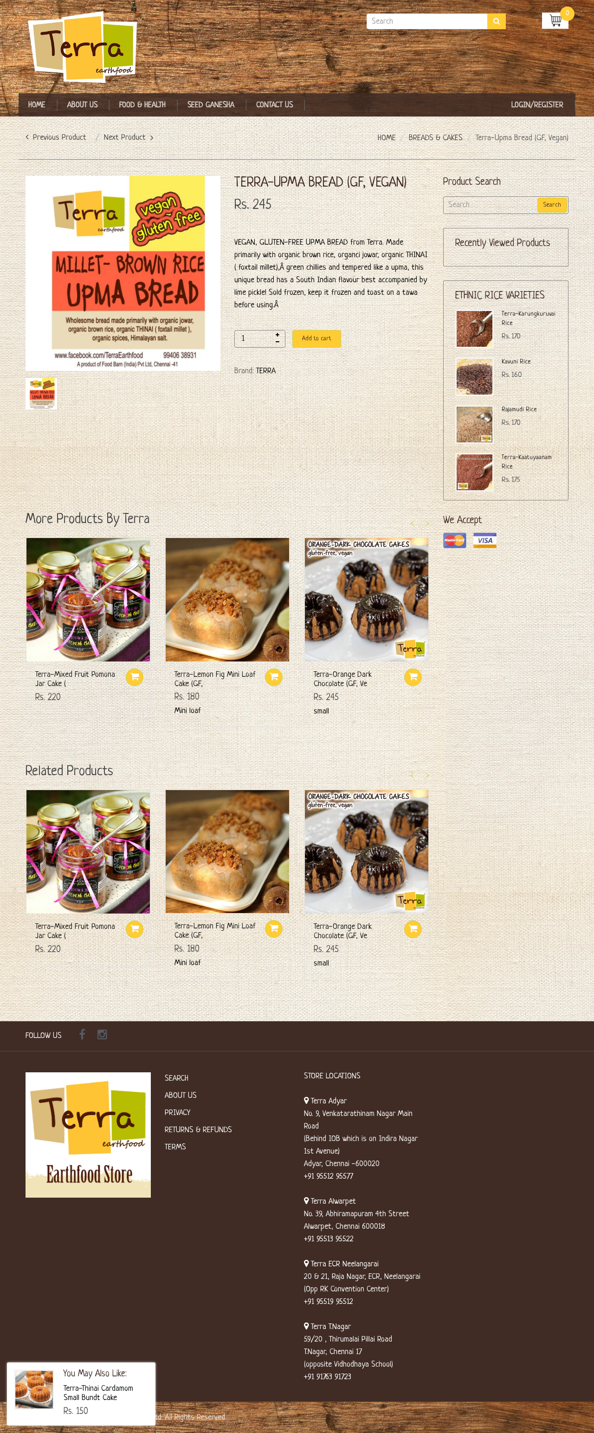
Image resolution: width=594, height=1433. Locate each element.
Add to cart (316, 338)
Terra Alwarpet (332, 1201)
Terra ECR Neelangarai (344, 1264)
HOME (387, 138)
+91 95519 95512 (328, 1301)
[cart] (555, 20)
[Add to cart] (134, 677)
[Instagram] (102, 1036)
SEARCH (176, 1078)
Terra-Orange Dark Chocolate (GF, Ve (343, 679)
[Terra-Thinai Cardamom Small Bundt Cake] (34, 1389)
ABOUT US (181, 1095)
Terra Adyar (328, 1101)
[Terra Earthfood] (88, 47)
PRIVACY (177, 1113)
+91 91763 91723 (327, 1377)
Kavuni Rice (516, 361)
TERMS (175, 1147)
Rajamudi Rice (519, 409)
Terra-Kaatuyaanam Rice (527, 462)
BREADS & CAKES (436, 138)
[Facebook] (82, 1036)
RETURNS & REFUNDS (198, 1130)
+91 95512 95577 (328, 1176)
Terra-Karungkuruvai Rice (528, 319)
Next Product (125, 137)
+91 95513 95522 (329, 1239)
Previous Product (59, 137)
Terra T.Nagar (330, 1327)
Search (552, 204)
